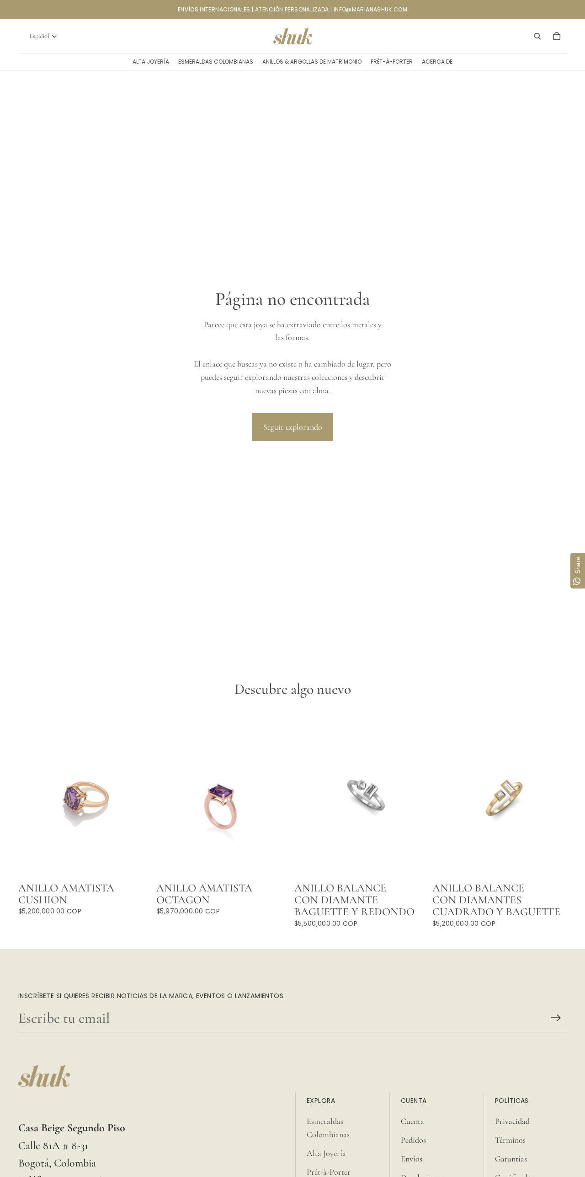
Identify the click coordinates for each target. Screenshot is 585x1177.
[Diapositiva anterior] (308, 794)
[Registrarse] (556, 1018)
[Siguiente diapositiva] (415, 794)
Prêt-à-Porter (329, 1172)
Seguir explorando (292, 427)
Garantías (511, 1159)
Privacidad (512, 1121)
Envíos (411, 1159)
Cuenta (412, 1121)
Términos (510, 1140)
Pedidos (413, 1140)
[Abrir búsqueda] (537, 36)
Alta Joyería (326, 1153)
